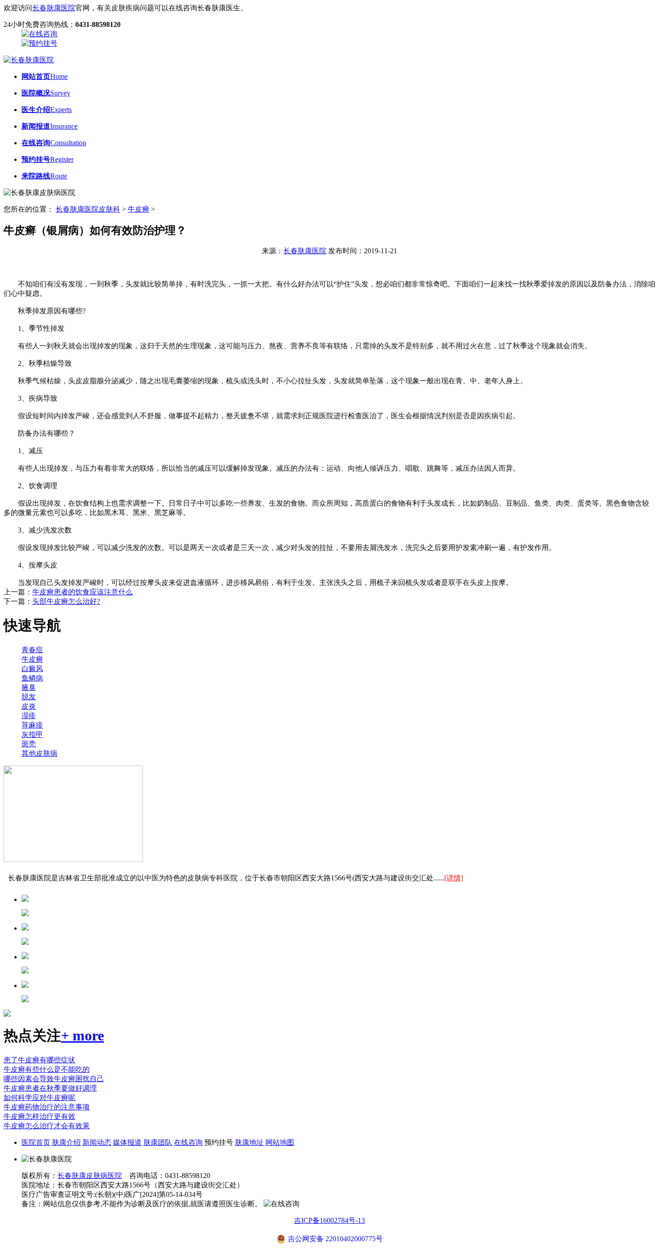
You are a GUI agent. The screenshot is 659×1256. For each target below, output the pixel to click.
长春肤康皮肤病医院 (89, 1175)
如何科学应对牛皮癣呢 (39, 1097)
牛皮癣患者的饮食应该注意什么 (82, 592)
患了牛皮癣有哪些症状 (39, 1060)
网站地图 (279, 1142)
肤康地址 (249, 1142)
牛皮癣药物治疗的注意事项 (47, 1107)
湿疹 (29, 715)
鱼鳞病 (32, 678)
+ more (82, 1035)
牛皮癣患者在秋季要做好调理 (50, 1088)
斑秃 (29, 744)
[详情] (453, 878)
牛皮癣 (138, 209)
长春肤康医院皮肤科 (88, 209)
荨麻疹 (32, 725)
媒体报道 (127, 1142)
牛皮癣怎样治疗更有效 (39, 1116)
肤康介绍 (66, 1142)
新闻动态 (96, 1142)
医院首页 (36, 1142)
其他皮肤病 (39, 753)
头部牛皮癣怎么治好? (66, 601)
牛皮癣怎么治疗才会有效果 (47, 1126)
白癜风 (32, 668)
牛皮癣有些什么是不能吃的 (47, 1069)
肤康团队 (157, 1142)
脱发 (29, 697)
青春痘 (32, 650)
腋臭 (29, 687)
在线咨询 (188, 1142)
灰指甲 (32, 734)
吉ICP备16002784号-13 (329, 1220)
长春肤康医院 (53, 8)
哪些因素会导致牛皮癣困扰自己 (54, 1079)
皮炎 (29, 706)
